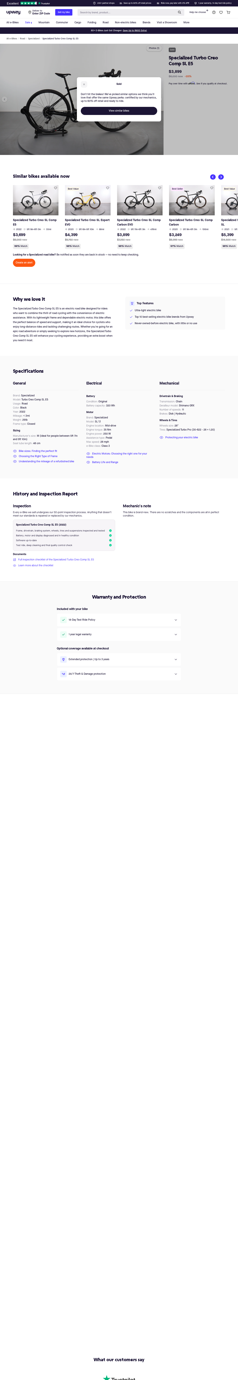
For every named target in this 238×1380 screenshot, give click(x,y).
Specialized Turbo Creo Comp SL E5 (60, 39)
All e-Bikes (11, 39)
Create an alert (24, 262)
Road (22, 39)
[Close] (121, 2)
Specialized (34, 39)
